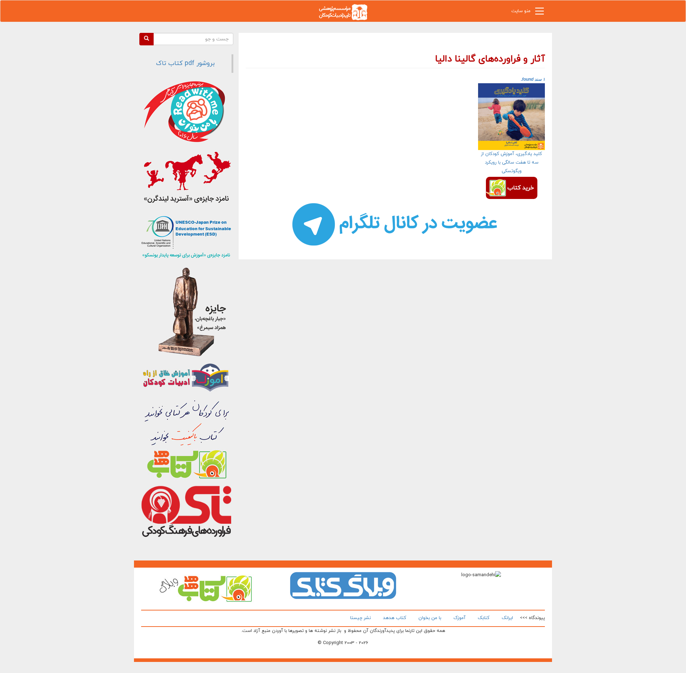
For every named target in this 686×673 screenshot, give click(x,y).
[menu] (539, 13)
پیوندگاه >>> (532, 618)
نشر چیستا (360, 618)
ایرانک (507, 618)
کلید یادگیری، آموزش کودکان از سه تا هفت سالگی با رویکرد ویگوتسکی (511, 162)
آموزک (459, 618)
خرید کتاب (520, 188)
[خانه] (343, 11)
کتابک (483, 618)
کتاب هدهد (394, 618)
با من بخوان (429, 618)
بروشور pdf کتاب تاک (185, 63)
